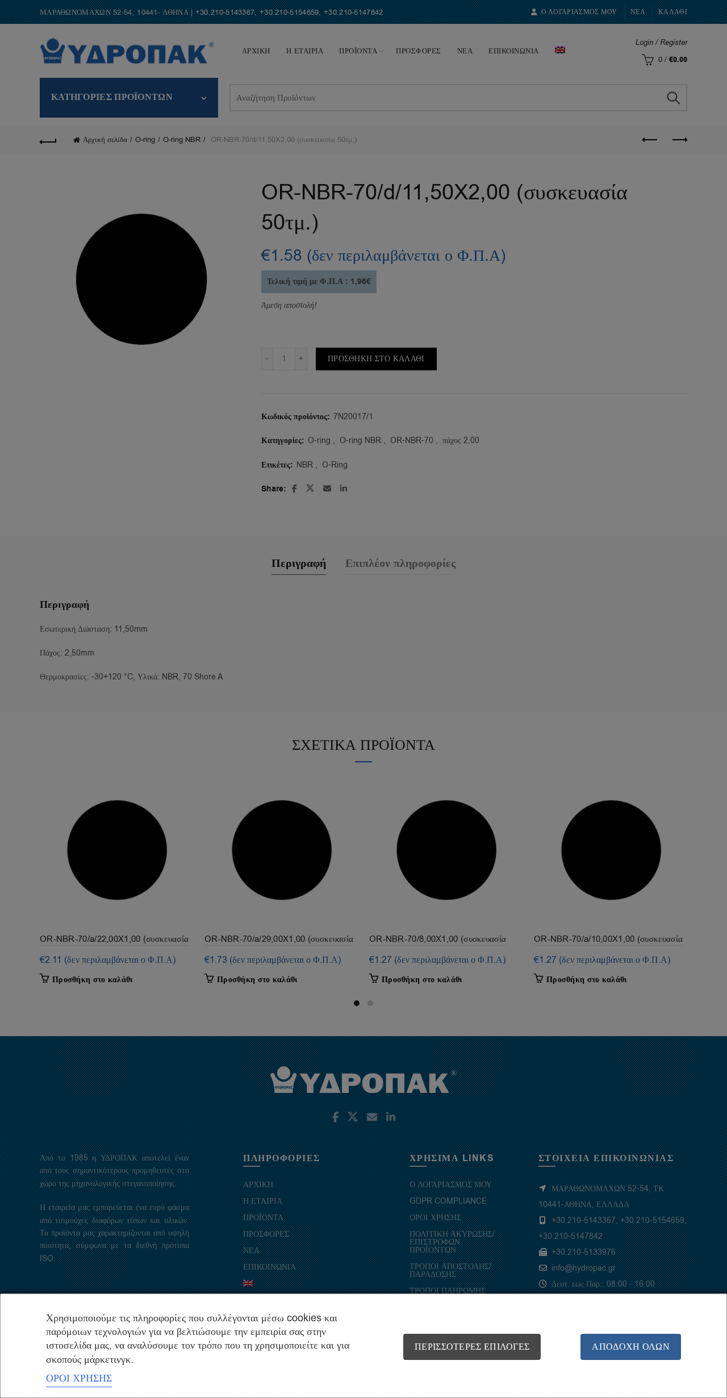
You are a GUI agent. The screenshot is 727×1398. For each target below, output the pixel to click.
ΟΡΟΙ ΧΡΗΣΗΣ (79, 1378)
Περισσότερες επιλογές (472, 1347)
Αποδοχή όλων (631, 1347)
